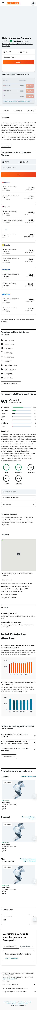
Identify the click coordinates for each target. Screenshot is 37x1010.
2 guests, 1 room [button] (9, 57)
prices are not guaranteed (10, 978)
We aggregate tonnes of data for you (15, 988)
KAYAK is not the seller (10, 984)
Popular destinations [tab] (27, 946)
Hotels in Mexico (11, 1003)
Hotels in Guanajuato (11, 958)
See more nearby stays (28, 776)
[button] (3, 3)
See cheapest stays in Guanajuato (29, 818)
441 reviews (26, 41)
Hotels (15, 1002)
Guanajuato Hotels (23, 1003)
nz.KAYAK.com (7, 1002)
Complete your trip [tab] (10, 946)
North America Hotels (25, 1002)
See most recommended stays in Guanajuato (28, 860)
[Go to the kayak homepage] (13, 3)
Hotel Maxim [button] (6, 802)
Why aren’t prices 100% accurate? (14, 992)
